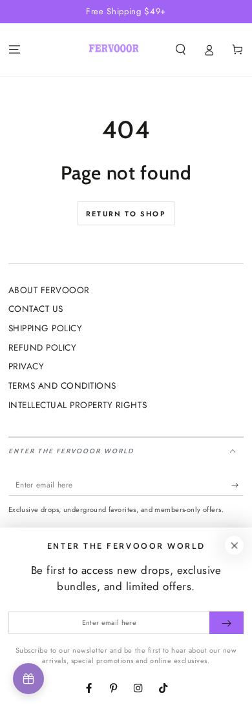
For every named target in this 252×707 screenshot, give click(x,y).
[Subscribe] (237, 485)
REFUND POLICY (42, 347)
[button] (180, 50)
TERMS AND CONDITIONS (62, 385)
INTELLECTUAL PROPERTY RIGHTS (77, 404)
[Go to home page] (114, 49)
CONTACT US (35, 308)
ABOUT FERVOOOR (49, 289)
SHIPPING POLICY (45, 328)
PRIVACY (26, 366)
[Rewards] (28, 678)
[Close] (234, 545)
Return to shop (126, 214)
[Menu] (14, 50)
